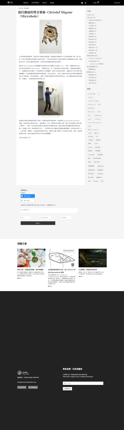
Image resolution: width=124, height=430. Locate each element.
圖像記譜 (91, 23)
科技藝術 (100, 155)
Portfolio (35, 3)
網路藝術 (91, 36)
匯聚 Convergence (93, 129)
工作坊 (96, 143)
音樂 (102, 181)
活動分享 (91, 83)
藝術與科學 (91, 170)
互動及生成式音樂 (94, 20)
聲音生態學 (97, 162)
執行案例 (91, 77)
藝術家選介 (92, 47)
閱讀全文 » (19, 278)
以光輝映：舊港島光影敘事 (88, 269)
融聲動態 (89, 72)
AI (98, 94)
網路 (89, 158)
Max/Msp (91, 108)
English (117, 3)
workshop (97, 119)
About (25, 3)
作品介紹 (20, 8)
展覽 (89, 143)
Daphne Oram (91, 104)
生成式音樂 (91, 155)
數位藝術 (97, 147)
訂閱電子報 (67, 389)
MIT (99, 112)
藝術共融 (91, 45)
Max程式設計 (92, 61)
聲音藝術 (26, 8)
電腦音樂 (98, 177)
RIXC (89, 115)
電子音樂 (90, 177)
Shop (52, 3)
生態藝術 (91, 34)
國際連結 (91, 75)
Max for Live (91, 112)
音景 (89, 181)
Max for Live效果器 (96, 64)
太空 (97, 136)
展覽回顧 (91, 69)
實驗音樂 (98, 140)
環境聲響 (97, 151)
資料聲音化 (92, 50)
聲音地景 (91, 39)
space (90, 119)
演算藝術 (91, 31)
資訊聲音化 (100, 174)
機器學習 (91, 28)
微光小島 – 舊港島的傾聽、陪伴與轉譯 (30, 269)
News (44, 3)
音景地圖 (95, 181)
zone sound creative (94, 122)
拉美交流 (90, 147)
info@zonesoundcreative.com (26, 382)
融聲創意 (100, 170)
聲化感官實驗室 (91, 66)
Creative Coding (94, 58)
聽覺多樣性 (101, 166)
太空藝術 (91, 25)
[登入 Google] (22, 200)
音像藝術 (91, 53)
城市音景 (90, 136)
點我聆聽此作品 (24, 137)
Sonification (98, 115)
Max (99, 104)
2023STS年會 (91, 94)
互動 (89, 126)
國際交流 (96, 133)
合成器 (89, 133)
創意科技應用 (91, 56)
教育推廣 (91, 80)
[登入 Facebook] (22, 196)
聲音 (89, 162)
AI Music (90, 97)
